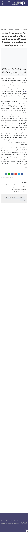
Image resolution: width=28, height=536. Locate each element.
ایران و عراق (8, 198)
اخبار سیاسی (25, 29)
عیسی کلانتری (21, 198)
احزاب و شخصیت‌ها (18, 29)
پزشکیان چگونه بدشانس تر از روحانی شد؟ (19, 191)
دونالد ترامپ (22, 200)
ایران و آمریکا (14, 198)
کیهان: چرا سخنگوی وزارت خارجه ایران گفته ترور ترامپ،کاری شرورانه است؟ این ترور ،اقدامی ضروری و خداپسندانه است (14, 188)
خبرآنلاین (17, 3)
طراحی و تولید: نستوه (24, 529)
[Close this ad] (27, 531)
